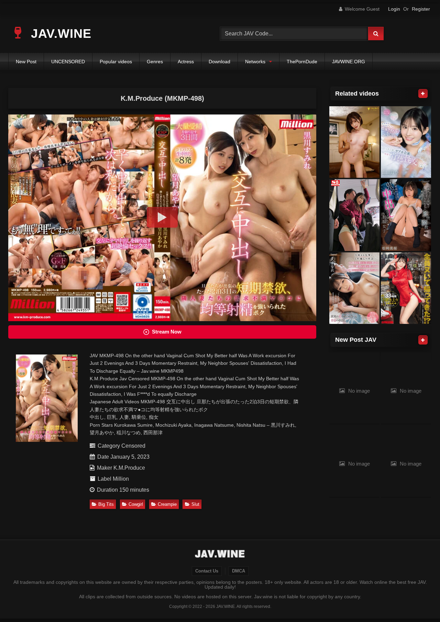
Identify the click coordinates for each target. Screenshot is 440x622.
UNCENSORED (68, 61)
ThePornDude (302, 61)
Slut (195, 504)
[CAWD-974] (406, 215)
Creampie (167, 504)
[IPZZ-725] (406, 142)
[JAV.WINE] (220, 555)
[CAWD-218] (354, 288)
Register (421, 9)
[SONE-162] (354, 215)
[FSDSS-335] (354, 142)
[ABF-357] (406, 288)
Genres (155, 61)
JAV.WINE (59, 33)
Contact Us (206, 571)
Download (219, 61)
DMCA (238, 571)
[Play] (162, 217)
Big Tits (106, 504)
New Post (26, 61)
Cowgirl (136, 504)
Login (394, 9)
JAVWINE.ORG (348, 61)
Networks (255, 61)
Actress (186, 61)
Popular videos (116, 61)
